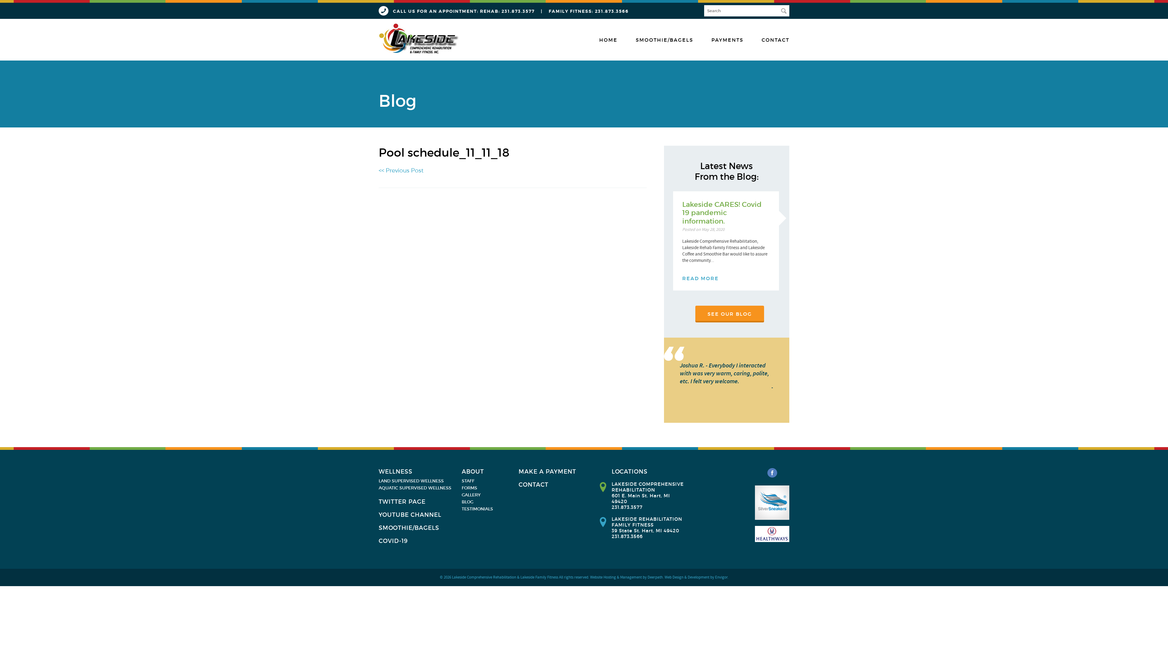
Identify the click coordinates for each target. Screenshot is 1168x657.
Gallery (471, 495)
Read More (700, 278)
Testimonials (477, 509)
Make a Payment (547, 471)
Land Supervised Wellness (411, 481)
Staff (468, 481)
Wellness (395, 471)
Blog (467, 502)
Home (608, 40)
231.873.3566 (612, 11)
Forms (469, 488)
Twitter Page (402, 501)
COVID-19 (393, 540)
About (473, 471)
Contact (775, 40)
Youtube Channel (410, 514)
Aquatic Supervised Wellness (415, 488)
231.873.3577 (518, 11)
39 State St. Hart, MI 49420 (645, 531)
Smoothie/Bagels (664, 40)
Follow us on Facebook (772, 473)
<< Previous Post (401, 170)
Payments (727, 40)
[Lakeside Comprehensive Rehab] (419, 38)
